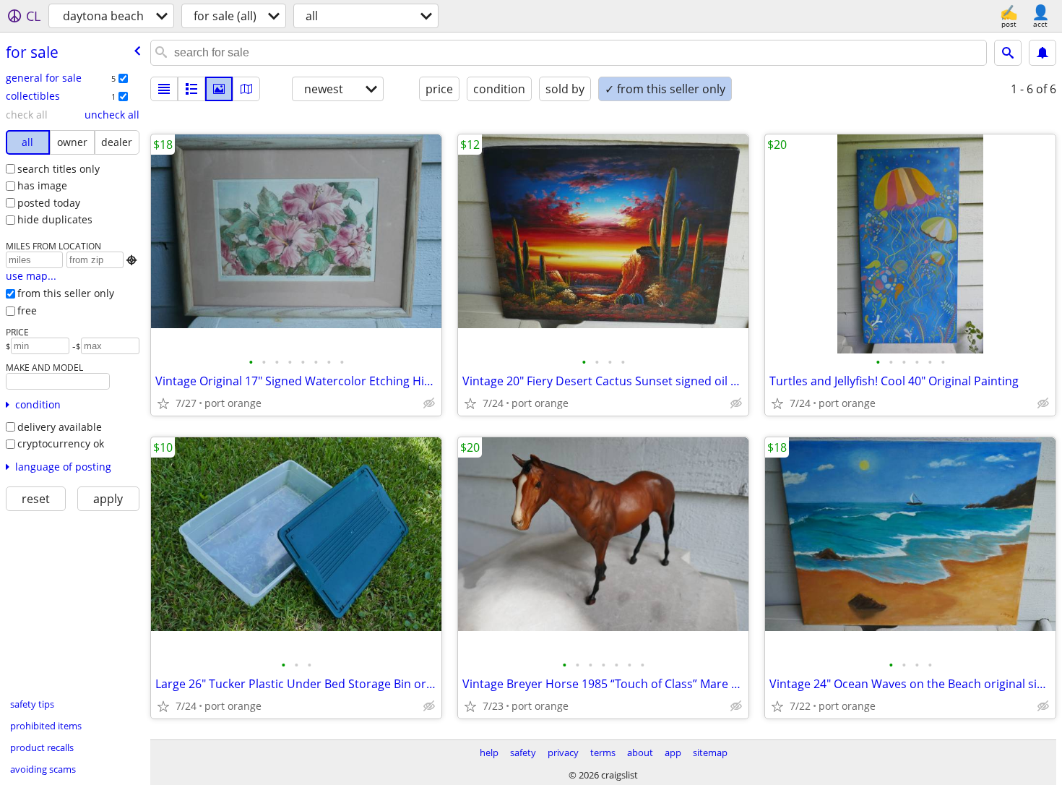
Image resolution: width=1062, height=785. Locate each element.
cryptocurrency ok (60, 443)
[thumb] (191, 89)
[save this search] (1042, 53)
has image (42, 185)
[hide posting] (429, 403)
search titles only (58, 169)
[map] (246, 89)
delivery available (59, 427)
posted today (48, 203)
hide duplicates (54, 219)
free (27, 310)
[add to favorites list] (163, 403)
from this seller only (65, 293)
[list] (164, 89)
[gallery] (219, 89)
